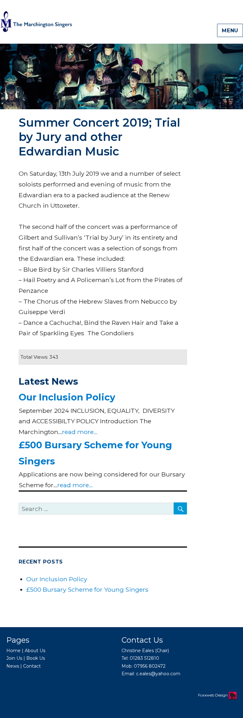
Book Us (35, 658)
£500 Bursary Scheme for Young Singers (87, 589)
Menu (230, 31)
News (12, 666)
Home (13, 650)
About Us (35, 650)
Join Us (14, 658)
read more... (79, 432)
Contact (32, 666)
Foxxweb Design (213, 695)
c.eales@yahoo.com (158, 674)
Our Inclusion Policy (67, 397)
